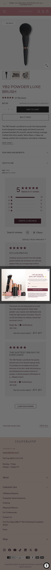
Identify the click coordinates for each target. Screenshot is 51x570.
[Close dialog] (48, 270)
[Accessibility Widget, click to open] (47, 566)
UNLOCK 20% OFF (37, 289)
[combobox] (29, 286)
